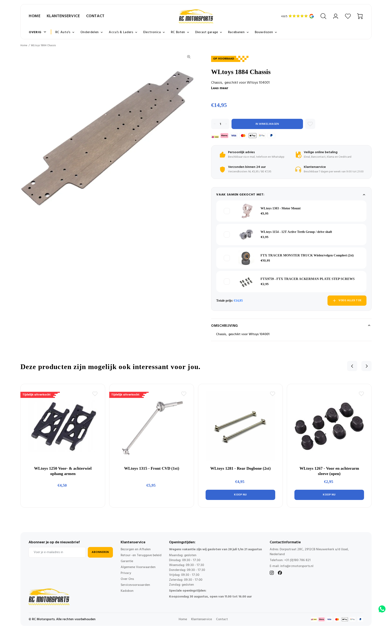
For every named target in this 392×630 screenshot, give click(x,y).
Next (366, 366)
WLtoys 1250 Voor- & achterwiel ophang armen (63, 471)
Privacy (126, 573)
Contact (95, 16)
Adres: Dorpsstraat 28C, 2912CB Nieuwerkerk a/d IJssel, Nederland (309, 552)
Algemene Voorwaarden (138, 567)
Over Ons (127, 579)
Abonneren (100, 552)
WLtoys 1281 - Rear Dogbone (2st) (240, 468)
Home (35, 16)
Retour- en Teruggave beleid (141, 555)
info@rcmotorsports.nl (296, 566)
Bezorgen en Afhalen (136, 549)
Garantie (127, 561)
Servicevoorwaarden (135, 585)
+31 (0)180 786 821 (297, 560)
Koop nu (240, 494)
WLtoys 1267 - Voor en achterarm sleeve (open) (329, 471)
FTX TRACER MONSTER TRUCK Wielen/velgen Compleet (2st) (307, 255)
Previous (352, 366)
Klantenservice (63, 16)
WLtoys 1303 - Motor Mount (281, 208)
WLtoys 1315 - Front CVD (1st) (151, 468)
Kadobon (127, 591)
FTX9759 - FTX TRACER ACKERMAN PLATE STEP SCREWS (308, 279)
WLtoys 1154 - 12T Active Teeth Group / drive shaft (296, 232)
